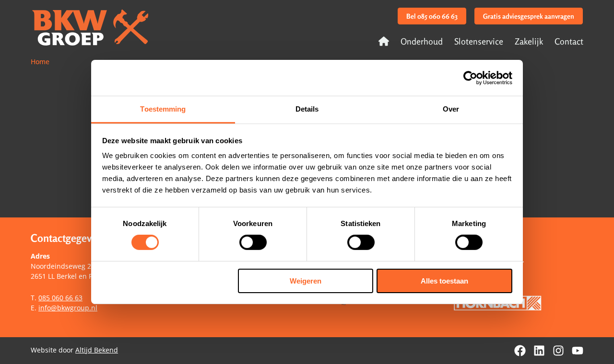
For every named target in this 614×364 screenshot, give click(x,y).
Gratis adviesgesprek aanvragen (528, 16)
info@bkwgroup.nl (67, 307)
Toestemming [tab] (163, 109)
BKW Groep (92, 29)
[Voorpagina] (383, 41)
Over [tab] (451, 109)
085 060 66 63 (60, 297)
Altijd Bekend (96, 349)
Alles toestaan (444, 281)
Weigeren (305, 281)
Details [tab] (307, 109)
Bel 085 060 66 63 (432, 16)
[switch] (253, 242)
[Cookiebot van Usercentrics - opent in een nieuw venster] (470, 77)
